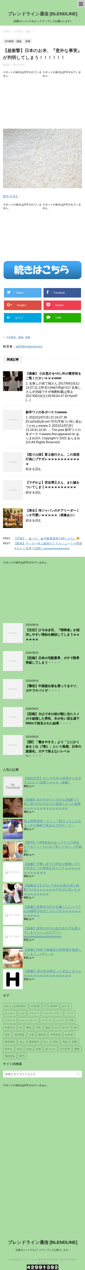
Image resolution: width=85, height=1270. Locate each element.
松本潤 (69, 1034)
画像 (74, 1041)
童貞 (19, 1048)
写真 (38, 1027)
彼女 (7, 1034)
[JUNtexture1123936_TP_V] (42, 185)
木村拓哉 (55, 1034)
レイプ (60, 1020)
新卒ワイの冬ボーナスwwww (46, 412)
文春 (31, 1034)
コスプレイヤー (52, 1013)
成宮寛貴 (19, 1034)
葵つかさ (50, 1048)
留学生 (8, 1048)
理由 (65, 1041)
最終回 (42, 1034)
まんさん (10, 1013)
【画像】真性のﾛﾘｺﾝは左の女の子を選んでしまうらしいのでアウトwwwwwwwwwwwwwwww (52, 932)
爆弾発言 (34, 1041)
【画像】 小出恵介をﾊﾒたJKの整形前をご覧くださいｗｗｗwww (53, 376)
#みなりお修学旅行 (16, 1006)
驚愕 (22, 1056)
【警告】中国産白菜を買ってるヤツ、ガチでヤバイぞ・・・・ (52, 688)
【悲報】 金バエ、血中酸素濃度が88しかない (45, 538)
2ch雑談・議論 (15, 337)
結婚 (28, 1048)
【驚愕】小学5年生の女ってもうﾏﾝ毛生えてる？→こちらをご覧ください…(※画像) (53, 847)
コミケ (70, 1013)
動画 (47, 1027)
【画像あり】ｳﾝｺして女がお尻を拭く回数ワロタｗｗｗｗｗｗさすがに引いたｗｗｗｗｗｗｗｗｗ (52, 889)
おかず (66, 1006)
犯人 (46, 1041)
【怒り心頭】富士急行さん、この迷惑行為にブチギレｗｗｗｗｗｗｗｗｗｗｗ (52, 459)
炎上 (22, 1041)
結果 (38, 1048)
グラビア (34, 1013)
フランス (47, 1020)
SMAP (54, 1006)
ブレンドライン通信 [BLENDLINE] (42, 13)
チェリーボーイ (28, 1020)
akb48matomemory (29, 346)
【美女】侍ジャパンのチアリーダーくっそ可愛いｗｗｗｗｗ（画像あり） (52, 513)
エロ (22, 1013)
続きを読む (11, 196)
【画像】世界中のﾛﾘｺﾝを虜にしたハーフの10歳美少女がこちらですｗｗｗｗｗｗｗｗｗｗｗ (52, 911)
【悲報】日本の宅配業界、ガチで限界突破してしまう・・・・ (52, 660)
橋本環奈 (10, 1041)
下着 (71, 1020)
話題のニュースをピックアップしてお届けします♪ (42, 1250)
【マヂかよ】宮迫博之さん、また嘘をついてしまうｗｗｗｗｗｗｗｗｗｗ (52, 485)
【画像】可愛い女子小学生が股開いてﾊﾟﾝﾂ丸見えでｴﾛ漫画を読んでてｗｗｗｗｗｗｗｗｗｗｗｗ (52, 868)
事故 (28, 1027)
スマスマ (10, 1020)
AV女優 (35, 1006)
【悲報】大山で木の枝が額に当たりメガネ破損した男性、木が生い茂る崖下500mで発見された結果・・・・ (52, 718)
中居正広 (10, 1027)
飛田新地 (10, 1056)
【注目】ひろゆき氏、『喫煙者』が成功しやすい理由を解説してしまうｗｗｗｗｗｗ (52, 634)
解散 (77, 1048)
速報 (27, 337)
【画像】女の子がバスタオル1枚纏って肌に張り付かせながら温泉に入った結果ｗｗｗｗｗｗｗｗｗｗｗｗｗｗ (52, 804)
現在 (55, 1041)
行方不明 (65, 1048)
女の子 (65, 1027)
